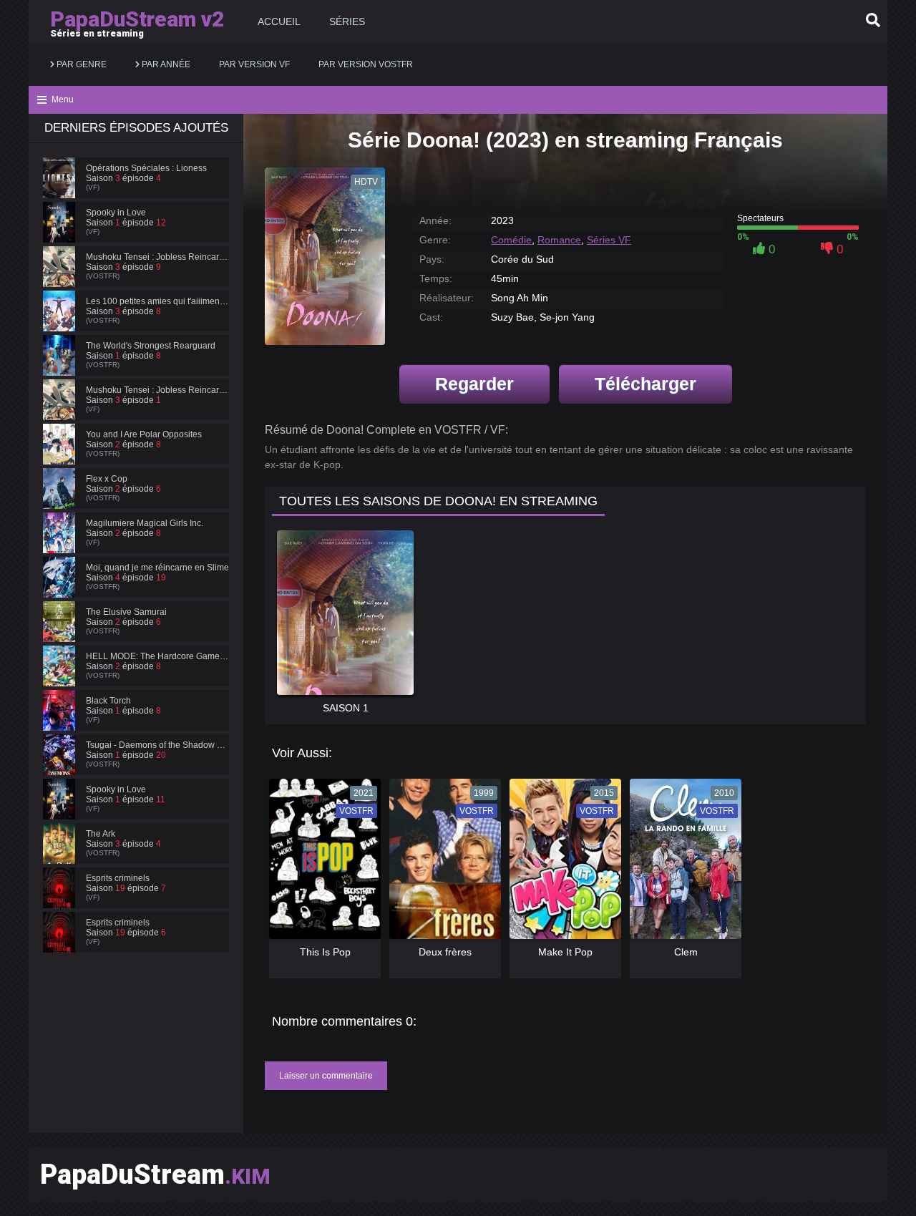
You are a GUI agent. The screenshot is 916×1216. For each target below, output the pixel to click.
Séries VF (609, 239)
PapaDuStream (155, 1174)
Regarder (474, 384)
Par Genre (80, 64)
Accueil (279, 21)
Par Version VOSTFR (365, 64)
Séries (347, 21)
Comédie (511, 239)
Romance (559, 239)
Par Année (165, 64)
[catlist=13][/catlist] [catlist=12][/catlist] (321, 864)
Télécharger (645, 384)
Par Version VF (254, 64)
